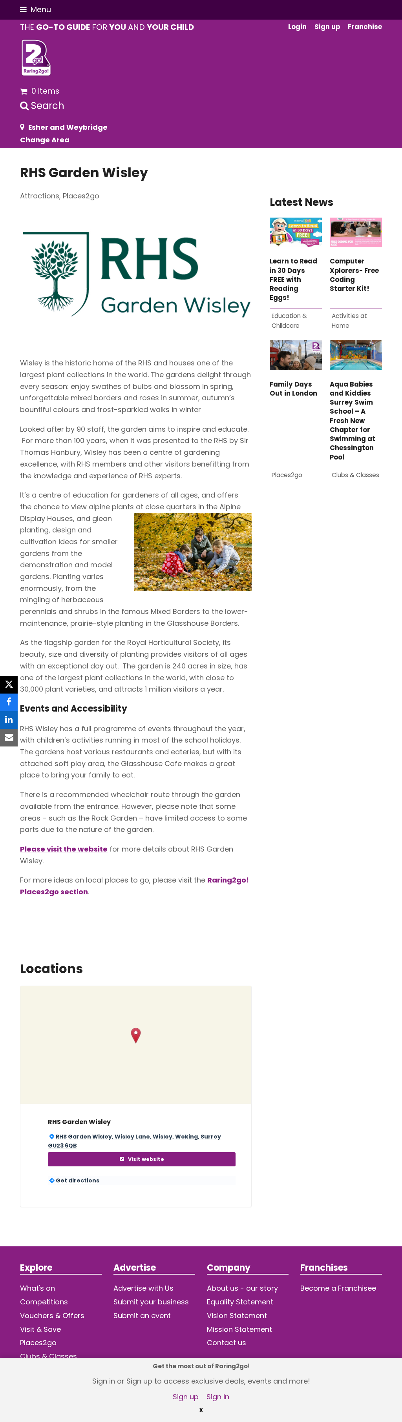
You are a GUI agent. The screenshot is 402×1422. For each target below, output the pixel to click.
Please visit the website (64, 849)
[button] (35, 9)
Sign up (186, 1397)
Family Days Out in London (293, 389)
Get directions (77, 1180)
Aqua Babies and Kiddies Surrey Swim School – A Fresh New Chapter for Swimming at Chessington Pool (352, 421)
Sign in (217, 1397)
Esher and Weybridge (68, 127)
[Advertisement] (326, 586)
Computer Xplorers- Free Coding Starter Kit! (354, 275)
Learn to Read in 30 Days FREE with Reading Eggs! (293, 279)
